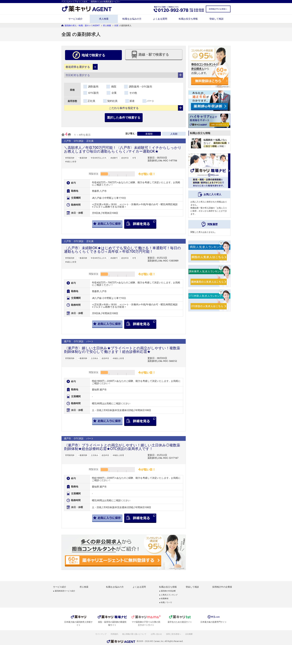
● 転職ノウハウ (165, 602)
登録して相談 (216, 18)
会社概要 (189, 634)
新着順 (149, 133)
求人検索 (103, 18)
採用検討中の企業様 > (218, 9)
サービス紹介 (75, 18)
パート (150, 100)
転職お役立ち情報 (188, 18)
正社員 (91, 100)
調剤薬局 (93, 86)
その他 (133, 92)
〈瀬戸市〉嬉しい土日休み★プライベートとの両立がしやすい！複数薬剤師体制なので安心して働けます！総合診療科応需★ (122, 350)
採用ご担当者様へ (173, 634)
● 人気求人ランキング (168, 595)
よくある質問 (160, 18)
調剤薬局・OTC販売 (140, 86)
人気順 (173, 133)
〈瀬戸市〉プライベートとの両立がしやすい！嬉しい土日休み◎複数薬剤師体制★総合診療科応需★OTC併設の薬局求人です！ (122, 447)
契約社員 (112, 100)
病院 (113, 86)
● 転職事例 (163, 598)
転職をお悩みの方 (132, 18)
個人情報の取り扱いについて (134, 634)
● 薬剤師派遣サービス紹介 (64, 591)
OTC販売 (93, 92)
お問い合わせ (156, 634)
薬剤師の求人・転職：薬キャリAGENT (82, 25)
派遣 (132, 100)
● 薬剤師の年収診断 (167, 591)
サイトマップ (100, 634)
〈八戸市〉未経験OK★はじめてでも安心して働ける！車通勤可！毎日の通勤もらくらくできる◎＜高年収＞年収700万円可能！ (122, 249)
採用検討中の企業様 (222, 587)
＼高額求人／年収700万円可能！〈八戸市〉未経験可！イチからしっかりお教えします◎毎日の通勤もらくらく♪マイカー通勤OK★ (122, 149)
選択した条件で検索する (123, 117)
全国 (116, 25)
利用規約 (114, 634)
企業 (114, 92)
